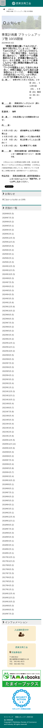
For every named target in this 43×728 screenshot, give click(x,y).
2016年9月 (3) (8, 606)
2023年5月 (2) (8, 331)
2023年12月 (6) (8, 307)
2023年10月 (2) (8, 311)
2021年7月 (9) (8, 412)
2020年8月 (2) (8, 456)
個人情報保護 (8, 720)
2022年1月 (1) (8, 387)
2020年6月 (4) (8, 464)
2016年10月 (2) (8, 602)
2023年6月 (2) (8, 327)
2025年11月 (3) (8, 242)
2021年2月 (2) (8, 432)
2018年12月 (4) (8, 517)
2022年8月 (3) (8, 359)
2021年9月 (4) (8, 404)
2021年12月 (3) (8, 391)
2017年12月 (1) (8, 557)
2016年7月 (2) (8, 614)
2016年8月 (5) (8, 610)
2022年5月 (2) (8, 371)
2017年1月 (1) (8, 589)
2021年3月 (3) (8, 428)
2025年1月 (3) (8, 262)
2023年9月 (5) (8, 315)
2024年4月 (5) (8, 294)
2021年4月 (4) (8, 424)
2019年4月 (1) (8, 505)
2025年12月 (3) (8, 238)
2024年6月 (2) (8, 286)
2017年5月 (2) (8, 581)
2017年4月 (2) (8, 585)
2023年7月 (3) (8, 323)
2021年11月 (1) (8, 395)
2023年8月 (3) (8, 319)
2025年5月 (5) (8, 246)
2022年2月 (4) (8, 383)
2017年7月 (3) (8, 573)
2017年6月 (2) (8, 577)
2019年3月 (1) (8, 509)
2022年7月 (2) (8, 363)
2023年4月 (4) (8, 335)
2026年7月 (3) (8, 218)
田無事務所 (16, 652)
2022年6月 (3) (8, 367)
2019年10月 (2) (8, 480)
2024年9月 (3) (8, 278)
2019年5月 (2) (8, 500)
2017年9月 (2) (8, 565)
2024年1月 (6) (8, 302)
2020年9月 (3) (8, 452)
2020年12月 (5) (8, 440)
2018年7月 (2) (8, 529)
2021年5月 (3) (8, 420)
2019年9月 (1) (8, 484)
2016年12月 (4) (8, 593)
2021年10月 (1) (8, 400)
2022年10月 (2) (8, 351)
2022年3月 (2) (8, 379)
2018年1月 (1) (8, 553)
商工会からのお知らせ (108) (13, 200)
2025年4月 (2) (8, 250)
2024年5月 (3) (8, 290)
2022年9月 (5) (8, 355)
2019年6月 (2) (8, 497)
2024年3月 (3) (8, 299)
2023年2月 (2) (8, 339)
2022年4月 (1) (8, 375)
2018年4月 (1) (8, 541)
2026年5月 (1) (8, 226)
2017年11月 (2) (8, 561)
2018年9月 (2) (8, 525)
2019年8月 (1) (8, 488)
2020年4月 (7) (8, 472)
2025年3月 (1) (8, 254)
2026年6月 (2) (8, 222)
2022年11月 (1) (8, 347)
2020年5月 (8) (8, 468)
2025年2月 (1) (8, 258)
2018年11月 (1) (8, 521)
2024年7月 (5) (8, 282)
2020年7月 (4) (8, 460)
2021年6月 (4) (8, 416)
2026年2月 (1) (8, 234)
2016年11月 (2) (8, 598)
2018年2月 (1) (8, 549)
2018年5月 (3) (8, 537)
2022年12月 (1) (8, 343)
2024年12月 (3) (8, 266)
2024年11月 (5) (8, 270)
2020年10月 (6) (8, 448)
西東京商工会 (23, 3)
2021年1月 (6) (8, 436)
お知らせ (14, 23)
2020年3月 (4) (8, 476)
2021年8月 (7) (8, 408)
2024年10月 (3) (8, 274)
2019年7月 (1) (8, 492)
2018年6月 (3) (8, 533)
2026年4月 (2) (8, 230)
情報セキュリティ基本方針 (24, 717)
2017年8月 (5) (8, 569)
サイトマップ (8, 717)
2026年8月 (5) (8, 214)
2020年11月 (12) (9, 444)
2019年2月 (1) (8, 513)
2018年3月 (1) (8, 545)
